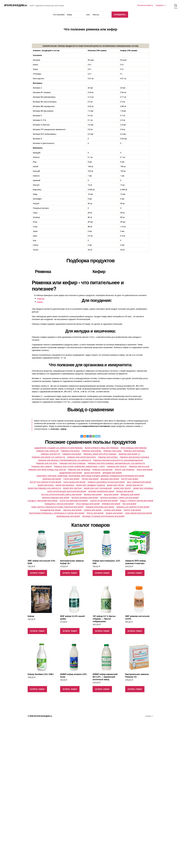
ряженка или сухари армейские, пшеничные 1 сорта (79, 467)
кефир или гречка (115, 485)
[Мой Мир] (87, 436)
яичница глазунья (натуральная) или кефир (103, 516)
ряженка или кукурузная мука (81, 457)
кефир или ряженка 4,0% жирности (44, 488)
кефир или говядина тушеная (90, 485)
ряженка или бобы (112, 451)
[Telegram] (99, 436)
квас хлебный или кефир (139, 482)
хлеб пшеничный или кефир (138, 513)
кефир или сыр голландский (98, 488)
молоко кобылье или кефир (55, 498)
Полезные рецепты (145, 5)
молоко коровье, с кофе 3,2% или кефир (119, 498)
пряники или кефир (111, 504)
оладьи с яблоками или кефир (43, 501)
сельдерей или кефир (50, 510)
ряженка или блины (91, 451)
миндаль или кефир (130, 495)
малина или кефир (93, 495)
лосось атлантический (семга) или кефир (61, 495)
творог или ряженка (125, 470)
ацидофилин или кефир (70, 473)
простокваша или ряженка (134, 448)
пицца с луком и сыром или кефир (136, 501)
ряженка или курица (108, 457)
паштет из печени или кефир (104, 501)
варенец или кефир (52, 479)
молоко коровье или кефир (85, 498)
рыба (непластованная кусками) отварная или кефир (57, 507)
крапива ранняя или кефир (101, 491)
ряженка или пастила (46, 463)
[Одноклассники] (84, 436)
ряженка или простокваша (72, 463)
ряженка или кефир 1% (129, 454)
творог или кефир (132, 510)
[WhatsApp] (93, 436)
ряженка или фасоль (139, 467)
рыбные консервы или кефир (100, 507)
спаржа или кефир (113, 510)
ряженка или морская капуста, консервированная (118, 460)
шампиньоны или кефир (68, 516)
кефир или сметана (72, 488)
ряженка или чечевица (79, 470)
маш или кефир (111, 495)
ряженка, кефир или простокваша (99, 454)
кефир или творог (122, 488)
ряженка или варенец (134, 451)
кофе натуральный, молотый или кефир (66, 491)
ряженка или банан (70, 451)
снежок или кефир (93, 510)
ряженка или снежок (42, 467)
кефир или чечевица (143, 488)
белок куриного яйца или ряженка (102, 448)
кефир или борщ (46, 485)
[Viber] (90, 436)
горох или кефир (71, 479)
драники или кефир (110, 479)
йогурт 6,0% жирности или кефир (45, 482)
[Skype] (96, 436)
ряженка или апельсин (47, 451)
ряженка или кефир (72, 454)
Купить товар (37, 573)
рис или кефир (129, 504)
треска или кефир (95, 513)
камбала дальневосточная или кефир (106, 482)
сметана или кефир (72, 510)
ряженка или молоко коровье (134, 457)
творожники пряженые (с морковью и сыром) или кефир (56, 513)
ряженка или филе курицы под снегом (47, 470)
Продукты (160, 5)
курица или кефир (125, 491)
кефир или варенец (65, 485)
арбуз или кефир (145, 470)
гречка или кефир (90, 479)
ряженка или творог (117, 467)
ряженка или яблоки (102, 470)
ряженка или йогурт (50, 454)
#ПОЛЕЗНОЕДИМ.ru (15, 5)
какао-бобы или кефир (74, 482)
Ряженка (40, 298)
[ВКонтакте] (81, 436)
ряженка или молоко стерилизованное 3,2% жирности (64, 460)
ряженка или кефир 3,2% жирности (48, 457)
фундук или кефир (114, 513)
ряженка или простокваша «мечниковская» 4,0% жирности (116, 463)
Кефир (40, 301)
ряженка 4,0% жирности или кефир (133, 507)
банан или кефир (92, 473)
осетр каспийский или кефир (74, 501)
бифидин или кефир (112, 473)
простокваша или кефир (88, 504)
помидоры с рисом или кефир (59, 504)
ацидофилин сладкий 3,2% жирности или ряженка (58, 448)
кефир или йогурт (134, 485)
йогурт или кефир (129, 479)
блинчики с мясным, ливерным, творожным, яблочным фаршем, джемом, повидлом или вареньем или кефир (90, 476)
